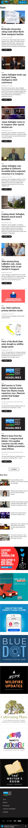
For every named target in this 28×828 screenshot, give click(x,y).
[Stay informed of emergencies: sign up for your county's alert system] (14, 618)
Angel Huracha (4, 313)
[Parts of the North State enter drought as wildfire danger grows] (13, 329)
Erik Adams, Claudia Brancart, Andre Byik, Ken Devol (12, 401)
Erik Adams (3, 350)
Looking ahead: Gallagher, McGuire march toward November (13, 217)
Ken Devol (3, 37)
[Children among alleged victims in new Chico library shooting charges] (5, 493)
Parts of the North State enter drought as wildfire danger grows (12, 344)
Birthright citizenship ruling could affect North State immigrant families (12, 32)
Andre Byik (3, 85)
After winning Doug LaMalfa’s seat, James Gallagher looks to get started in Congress (11, 265)
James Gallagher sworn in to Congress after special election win (13, 124)
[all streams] (26, 826)
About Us (5, 802)
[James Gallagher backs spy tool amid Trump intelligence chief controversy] (13, 62)
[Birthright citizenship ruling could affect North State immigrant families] (13, 17)
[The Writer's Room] (14, 773)
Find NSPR (5, 812)
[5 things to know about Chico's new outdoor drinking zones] (5, 515)
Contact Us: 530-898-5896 (9, 808)
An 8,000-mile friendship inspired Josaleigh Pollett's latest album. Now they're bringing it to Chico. (19, 503)
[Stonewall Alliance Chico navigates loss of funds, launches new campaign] (5, 482)
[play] (2, 826)
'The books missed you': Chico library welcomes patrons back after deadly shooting (18, 536)
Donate (23, 2)
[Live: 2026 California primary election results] (13, 296)
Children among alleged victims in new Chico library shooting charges (19, 492)
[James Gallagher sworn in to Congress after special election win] (13, 112)
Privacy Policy (6, 805)
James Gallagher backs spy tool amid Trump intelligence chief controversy (13, 78)
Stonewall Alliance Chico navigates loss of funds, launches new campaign (19, 481)
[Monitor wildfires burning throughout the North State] (14, 680)
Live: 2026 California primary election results (12, 309)
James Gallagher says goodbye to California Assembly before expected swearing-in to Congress (13, 170)
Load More (14, 469)
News (2, 26)
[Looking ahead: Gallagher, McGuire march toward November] (13, 202)
